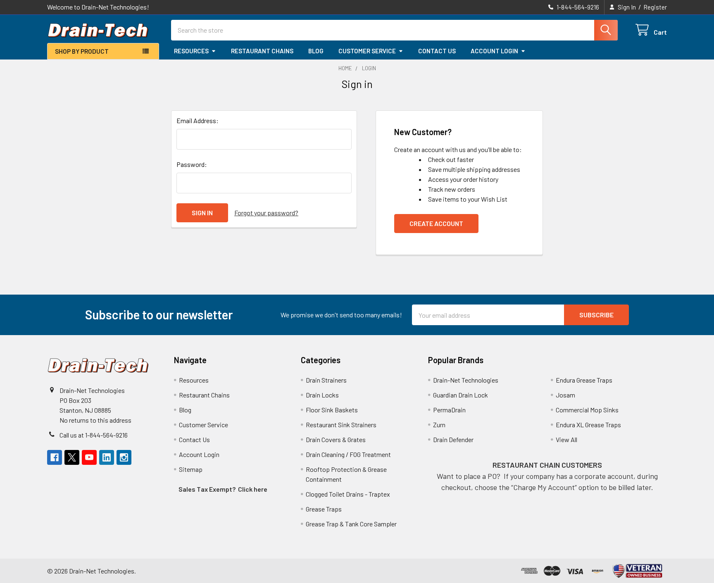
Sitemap (190, 469)
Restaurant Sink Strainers (341, 424)
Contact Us (437, 51)
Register (655, 7)
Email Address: (197, 120)
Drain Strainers (326, 380)
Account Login (494, 51)
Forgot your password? (266, 213)
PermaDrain (449, 410)
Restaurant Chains (262, 51)
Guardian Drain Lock (460, 395)
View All (566, 439)
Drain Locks (322, 395)
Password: (191, 164)
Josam (565, 395)
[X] (71, 457)
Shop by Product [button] (82, 51)
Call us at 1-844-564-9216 (94, 435)
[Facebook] (54, 457)
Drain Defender (453, 439)
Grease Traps (324, 509)
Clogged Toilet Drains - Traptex (348, 494)
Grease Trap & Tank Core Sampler (351, 524)
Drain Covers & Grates (336, 439)
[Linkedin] (106, 457)
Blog (316, 51)
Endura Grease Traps (584, 380)
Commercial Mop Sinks (587, 410)
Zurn (439, 424)
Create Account (436, 223)
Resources (191, 51)
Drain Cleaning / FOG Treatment (348, 454)
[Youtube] (89, 457)
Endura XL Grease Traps (588, 424)
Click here (252, 489)
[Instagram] (124, 457)
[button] (638, 571)
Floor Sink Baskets (332, 410)
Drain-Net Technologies (465, 380)
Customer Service (367, 51)
